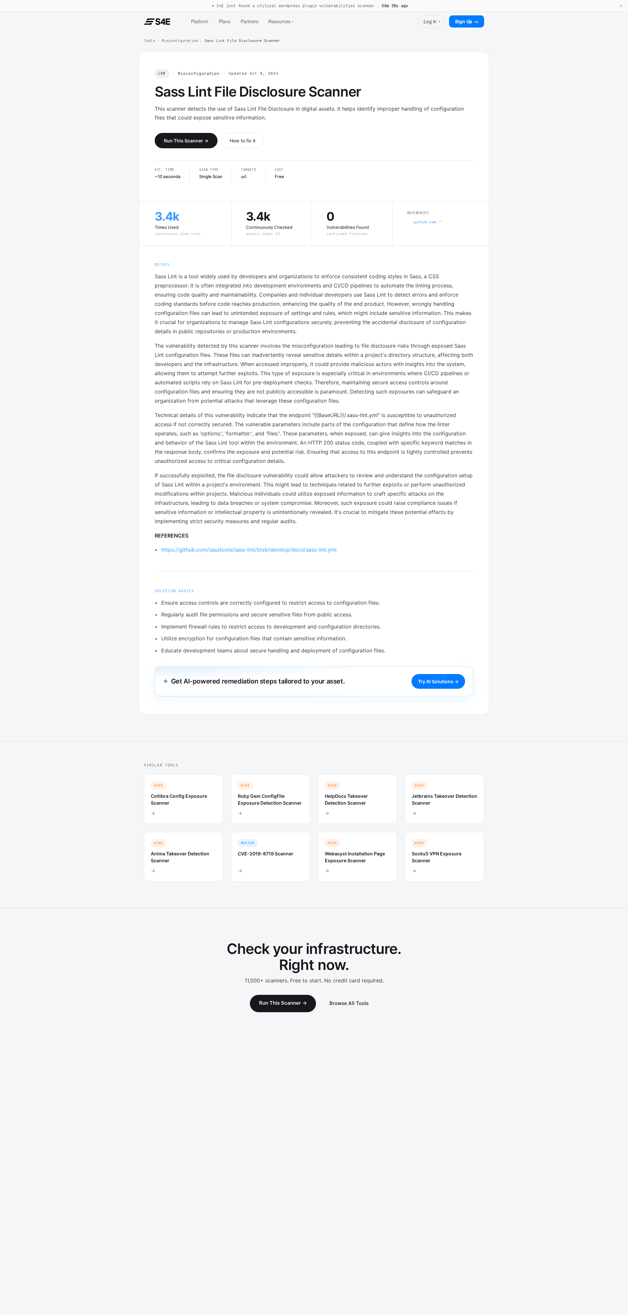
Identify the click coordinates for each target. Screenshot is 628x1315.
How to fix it (242, 140)
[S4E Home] (157, 21)
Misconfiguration (180, 40)
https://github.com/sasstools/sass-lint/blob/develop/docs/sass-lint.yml (249, 549)
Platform (199, 21)
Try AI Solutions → (438, 681)
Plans (224, 21)
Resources (280, 21)
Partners (249, 21)
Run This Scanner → (186, 140)
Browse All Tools (349, 1003)
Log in (432, 21)
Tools (149, 40)
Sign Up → (466, 21)
